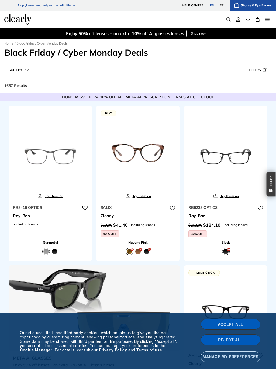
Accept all (230, 324)
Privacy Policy (113, 350)
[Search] (228, 19)
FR (222, 5)
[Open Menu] (267, 19)
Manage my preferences (230, 356)
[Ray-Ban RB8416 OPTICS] (50, 153)
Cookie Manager (36, 350)
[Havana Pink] (129, 251)
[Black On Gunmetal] (54, 251)
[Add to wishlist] (85, 208)
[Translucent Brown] (138, 251)
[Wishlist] (248, 19)
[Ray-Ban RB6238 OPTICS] (225, 153)
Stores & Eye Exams (256, 5)
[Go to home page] (17, 19)
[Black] (146, 251)
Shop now (198, 33)
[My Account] (238, 19)
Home (8, 43)
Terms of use (149, 350)
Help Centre (192, 5)
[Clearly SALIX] (138, 153)
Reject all (230, 340)
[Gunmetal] (46, 251)
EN (212, 5)
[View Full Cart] (257, 19)
